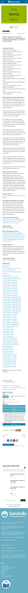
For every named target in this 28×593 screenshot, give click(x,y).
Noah (4, 222)
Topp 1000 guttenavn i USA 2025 (9, 355)
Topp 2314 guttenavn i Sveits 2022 (10, 295)
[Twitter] (11, 440)
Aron (8, 234)
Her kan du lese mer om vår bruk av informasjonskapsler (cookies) (13, 533)
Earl (16, 234)
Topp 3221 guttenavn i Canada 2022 (10, 290)
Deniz (6, 195)
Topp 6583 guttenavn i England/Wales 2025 (12, 297)
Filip (16, 219)
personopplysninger (20, 537)
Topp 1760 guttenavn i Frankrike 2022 (10, 312)
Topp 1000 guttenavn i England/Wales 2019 (12, 310)
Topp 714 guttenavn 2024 (8, 329)
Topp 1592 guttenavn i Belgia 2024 (10, 282)
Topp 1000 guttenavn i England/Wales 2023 (12, 304)
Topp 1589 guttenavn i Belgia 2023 (10, 283)
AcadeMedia (13, 526)
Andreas (4, 234)
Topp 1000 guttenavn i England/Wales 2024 (12, 300)
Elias (4, 221)
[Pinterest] (14, 440)
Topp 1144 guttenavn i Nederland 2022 (11, 326)
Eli (18, 234)
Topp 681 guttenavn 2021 (8, 334)
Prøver (14, 406)
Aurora (10, 234)
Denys (16, 195)
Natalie (9, 239)
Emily (24, 436)
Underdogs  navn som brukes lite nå (11, 277)
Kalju (11, 493)
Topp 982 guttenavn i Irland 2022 (9, 316)
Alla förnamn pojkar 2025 (8, 346)
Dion (24, 195)
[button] (2, 2)
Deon (19, 195)
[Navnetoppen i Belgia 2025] (14, 455)
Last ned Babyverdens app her (9, 382)
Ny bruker (3, 574)
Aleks (4, 232)
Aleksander (7, 232)
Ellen (22, 234)
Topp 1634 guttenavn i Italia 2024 (10, 317)
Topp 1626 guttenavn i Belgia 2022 (10, 285)
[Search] (26, 2)
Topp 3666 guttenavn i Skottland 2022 (11, 344)
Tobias (4, 219)
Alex (11, 232)
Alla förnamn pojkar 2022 (8, 351)
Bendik (14, 234)
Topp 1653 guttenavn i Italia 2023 (10, 319)
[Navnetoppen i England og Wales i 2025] (6, 475)
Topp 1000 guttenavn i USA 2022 (9, 360)
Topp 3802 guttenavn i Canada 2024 (10, 287)
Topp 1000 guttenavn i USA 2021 (9, 361)
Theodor (13, 219)
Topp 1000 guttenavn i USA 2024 (9, 356)
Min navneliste (15, 27)
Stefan (22, 239)
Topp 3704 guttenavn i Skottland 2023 (11, 343)
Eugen (7, 236)
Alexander (15, 232)
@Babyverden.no (14, 506)
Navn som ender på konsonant (9, 270)
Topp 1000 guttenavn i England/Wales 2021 (12, 307)
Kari (3, 238)
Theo (17, 221)
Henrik (6, 222)
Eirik (3, 436)
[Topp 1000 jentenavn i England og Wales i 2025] (6, 488)
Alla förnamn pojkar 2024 (8, 348)
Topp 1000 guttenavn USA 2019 (9, 365)
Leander (22, 219)
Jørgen (23, 236)
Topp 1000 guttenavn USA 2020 (9, 363)
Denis (4, 195)
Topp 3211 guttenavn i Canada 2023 (10, 288)
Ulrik (9, 221)
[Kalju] (6, 494)
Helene (20, 236)
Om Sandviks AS (4, 570)
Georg (13, 236)
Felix (11, 221)
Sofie (19, 239)
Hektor (16, 236)
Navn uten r (5, 273)
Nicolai (15, 222)
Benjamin (21, 221)
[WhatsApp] (17, 440)
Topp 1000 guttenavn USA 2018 (9, 366)
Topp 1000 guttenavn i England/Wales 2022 (12, 305)
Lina (3, 239)
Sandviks (3, 522)
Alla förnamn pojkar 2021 (8, 353)
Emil (7, 219)
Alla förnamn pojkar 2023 (8, 349)
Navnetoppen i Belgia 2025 (11, 466)
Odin (19, 222)
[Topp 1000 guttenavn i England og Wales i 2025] (6, 481)
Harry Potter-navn (6, 265)
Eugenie (10, 236)
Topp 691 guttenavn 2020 (8, 336)
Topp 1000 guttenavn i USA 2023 (9, 358)
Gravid (14, 408)
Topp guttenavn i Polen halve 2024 (10, 339)
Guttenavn (6, 4)
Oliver (6, 221)
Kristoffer (18, 238)
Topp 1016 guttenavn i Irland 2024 (10, 314)
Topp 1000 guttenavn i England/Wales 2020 (12, 309)
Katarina (6, 238)
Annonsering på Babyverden (7, 568)
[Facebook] (8, 440)
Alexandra (19, 232)
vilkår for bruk (15, 426)
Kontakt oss (4, 572)
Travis (10, 241)
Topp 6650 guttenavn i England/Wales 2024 (12, 299)
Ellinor (4, 236)
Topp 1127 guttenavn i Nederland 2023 (11, 324)
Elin (20, 234)
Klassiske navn (6, 266)
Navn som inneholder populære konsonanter (12, 271)
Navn (2, 4)
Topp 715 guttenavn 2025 (8, 327)
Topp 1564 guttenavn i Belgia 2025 (10, 280)
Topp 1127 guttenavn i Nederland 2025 (11, 322)
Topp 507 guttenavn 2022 (8, 332)
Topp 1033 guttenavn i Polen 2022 (10, 341)
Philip (19, 219)
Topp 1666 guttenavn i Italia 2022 (10, 321)
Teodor (9, 222)
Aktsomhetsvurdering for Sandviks (8, 540)
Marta (6, 239)
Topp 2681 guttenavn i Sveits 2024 (10, 292)
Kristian (10, 238)
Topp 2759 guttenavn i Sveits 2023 (10, 293)
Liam (13, 222)
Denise (7, 260)
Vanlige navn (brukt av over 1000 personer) (12, 278)
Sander (9, 219)
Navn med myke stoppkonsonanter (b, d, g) (12, 268)
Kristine (13, 238)
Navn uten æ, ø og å (7, 275)
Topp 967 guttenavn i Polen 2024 (10, 338)
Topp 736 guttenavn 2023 (8, 331)
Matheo (14, 221)
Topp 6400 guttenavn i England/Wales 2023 (12, 302)
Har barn (14, 411)
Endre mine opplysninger (6, 576)
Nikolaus (16, 239)
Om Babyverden (4, 566)
